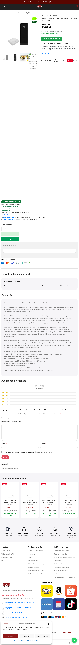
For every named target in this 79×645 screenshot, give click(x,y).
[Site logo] (39, 7)
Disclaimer (57, 560)
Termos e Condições (19, 640)
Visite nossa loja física (8, 554)
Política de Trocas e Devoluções (64, 557)
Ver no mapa (5, 214)
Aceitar (10, 636)
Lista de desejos (33, 560)
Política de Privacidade (32, 640)
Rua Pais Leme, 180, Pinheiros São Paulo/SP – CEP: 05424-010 (20, 603)
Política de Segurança (61, 570)
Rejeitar (26, 636)
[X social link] (66, 60)
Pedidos (30, 557)
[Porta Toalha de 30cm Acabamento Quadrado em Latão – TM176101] (29, 491)
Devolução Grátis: (8, 217)
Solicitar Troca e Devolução (36, 564)
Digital (28, 13)
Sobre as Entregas (34, 567)
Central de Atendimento (35, 550)
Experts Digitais (66, 632)
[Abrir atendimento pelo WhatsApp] (74, 640)
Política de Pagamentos (61, 567)
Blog (2, 560)
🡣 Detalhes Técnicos (47, 54)
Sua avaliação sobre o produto (12, 421)
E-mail (43, 444)
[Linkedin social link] (74, 60)
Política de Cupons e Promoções (64, 577)
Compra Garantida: (9, 219)
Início (3, 13)
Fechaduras (20, 13)
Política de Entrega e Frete (62, 564)
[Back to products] (74, 13)
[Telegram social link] (76, 60)
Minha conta (31, 554)
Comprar (10, 239)
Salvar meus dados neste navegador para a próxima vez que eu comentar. (28, 452)
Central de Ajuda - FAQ (35, 574)
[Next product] (76, 13)
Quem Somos (5, 550)
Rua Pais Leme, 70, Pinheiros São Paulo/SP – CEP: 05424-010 (20, 608)
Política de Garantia (60, 574)
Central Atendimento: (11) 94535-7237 (16, 617)
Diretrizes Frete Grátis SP (36, 570)
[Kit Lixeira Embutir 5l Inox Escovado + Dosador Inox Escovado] (68, 491)
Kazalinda (10, 505)
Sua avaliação (5, 418)
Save (71, 60)
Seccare (49, 505)
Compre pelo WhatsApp (52, 38)
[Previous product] (72, 13)
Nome (4, 444)
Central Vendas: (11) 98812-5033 (14, 613)
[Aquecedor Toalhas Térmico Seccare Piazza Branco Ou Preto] (49, 491)
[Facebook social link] (63, 60)
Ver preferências (42, 636)
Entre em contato (6, 557)
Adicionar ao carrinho (10, 234)
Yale (55, 16)
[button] (49, 624)
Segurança (10, 13)
